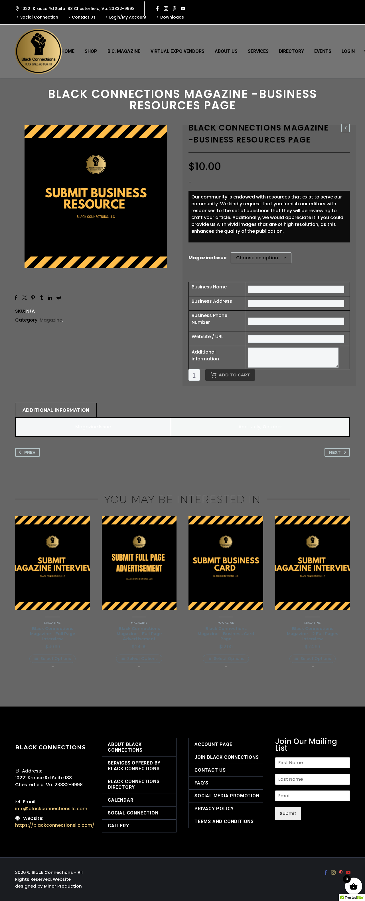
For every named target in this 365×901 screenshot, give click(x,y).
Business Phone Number (209, 319)
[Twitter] (24, 297)
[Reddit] (58, 297)
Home (67, 51)
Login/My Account (128, 17)
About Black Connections (125, 747)
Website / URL (207, 336)
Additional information (205, 355)
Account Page (213, 744)
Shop (91, 51)
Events (322, 51)
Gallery (118, 825)
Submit (288, 813)
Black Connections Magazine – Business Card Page (226, 633)
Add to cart (234, 375)
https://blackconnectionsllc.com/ (54, 825)
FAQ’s (201, 783)
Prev (29, 452)
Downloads (172, 17)
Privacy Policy (214, 808)
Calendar (120, 800)
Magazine (51, 320)
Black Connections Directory (134, 784)
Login (348, 51)
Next (335, 452)
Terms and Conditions (224, 821)
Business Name (209, 287)
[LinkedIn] (50, 297)
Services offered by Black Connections (134, 765)
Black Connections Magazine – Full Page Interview (52, 633)
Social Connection (39, 17)
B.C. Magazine (124, 51)
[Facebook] (157, 8)
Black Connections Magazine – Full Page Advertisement (139, 633)
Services (258, 51)
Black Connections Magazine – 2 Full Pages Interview (312, 633)
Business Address (212, 301)
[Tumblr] (41, 297)
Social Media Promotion (226, 795)
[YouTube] (183, 8)
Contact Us (84, 17)
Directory (291, 51)
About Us (226, 51)
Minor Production (63, 886)
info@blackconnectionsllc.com (51, 808)
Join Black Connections (226, 757)
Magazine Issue (207, 257)
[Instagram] (166, 8)
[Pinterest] (174, 8)
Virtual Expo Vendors (177, 51)
